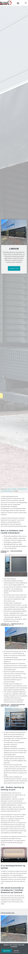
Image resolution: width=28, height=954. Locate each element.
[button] (18, 3)
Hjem (9, 489)
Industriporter (22, 489)
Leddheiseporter (7, 491)
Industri (14, 489)
